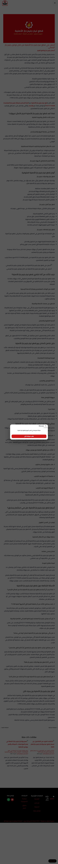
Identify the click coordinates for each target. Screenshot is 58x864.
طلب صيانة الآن (29, 436)
